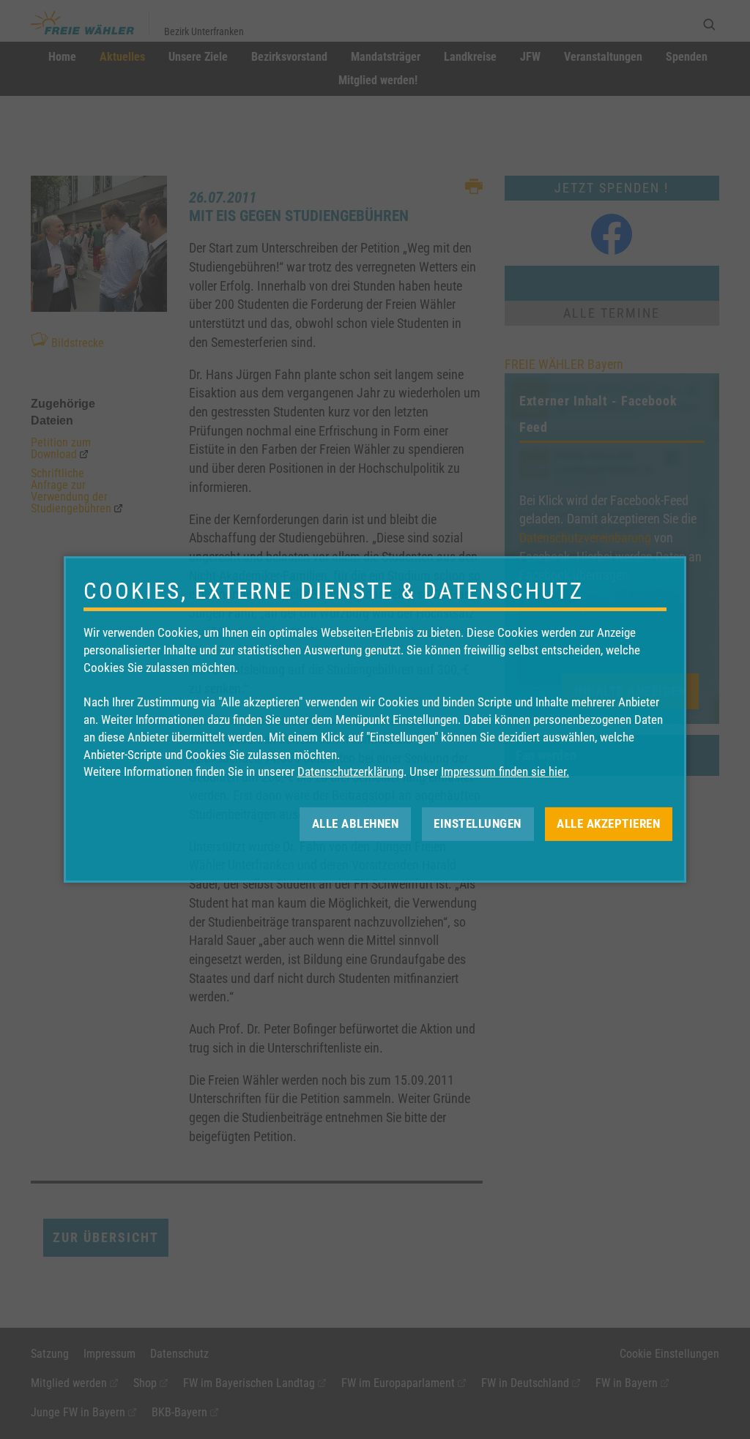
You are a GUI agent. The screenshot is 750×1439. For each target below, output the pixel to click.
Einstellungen (477, 823)
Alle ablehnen (355, 823)
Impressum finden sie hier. (505, 771)
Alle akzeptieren (608, 823)
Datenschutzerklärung (350, 771)
